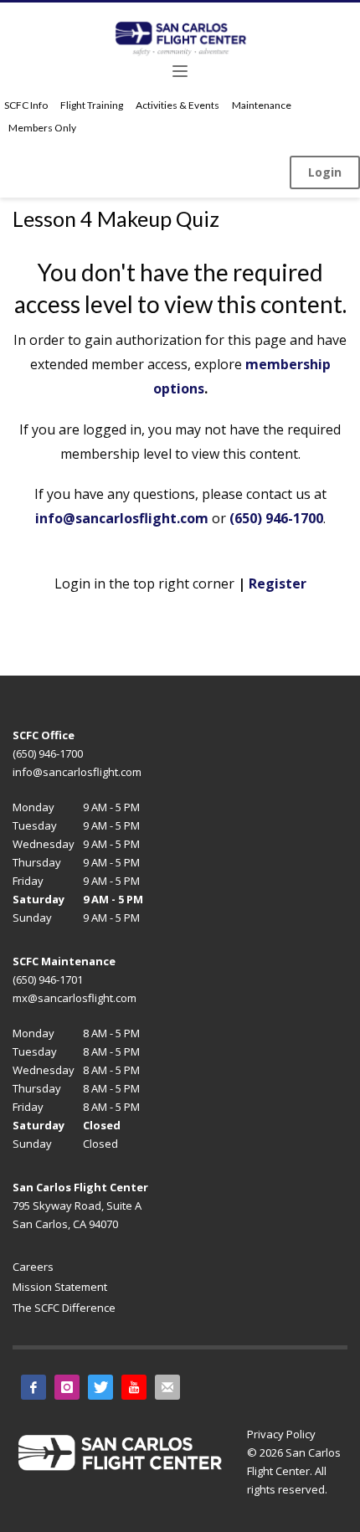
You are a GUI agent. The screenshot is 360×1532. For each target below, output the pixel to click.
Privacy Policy (281, 1434)
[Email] (167, 1387)
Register (277, 583)
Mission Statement (60, 1286)
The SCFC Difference (64, 1307)
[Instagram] (67, 1387)
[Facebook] (33, 1387)
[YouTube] (134, 1387)
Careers (33, 1266)
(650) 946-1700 (276, 518)
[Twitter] (100, 1387)
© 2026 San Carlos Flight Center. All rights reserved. (294, 1471)
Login (325, 172)
